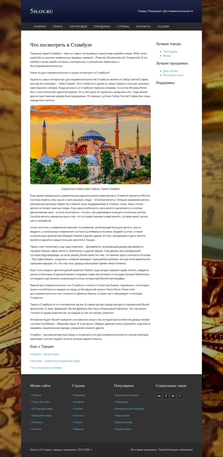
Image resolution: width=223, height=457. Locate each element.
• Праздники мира (40, 415)
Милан (167, 55)
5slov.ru (41, 10)
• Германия (78, 395)
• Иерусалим (121, 415)
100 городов (78, 26)
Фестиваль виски (173, 75)
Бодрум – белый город (45, 354)
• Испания (78, 401)
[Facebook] (166, 396)
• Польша (77, 415)
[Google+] (180, 396)
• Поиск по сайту (40, 401)
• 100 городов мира (41, 408)
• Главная (35, 395)
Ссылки (163, 26)
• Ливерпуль (121, 401)
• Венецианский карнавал (129, 408)
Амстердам (170, 51)
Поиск (57, 26)
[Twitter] (173, 396)
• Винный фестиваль (126, 395)
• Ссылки (35, 428)
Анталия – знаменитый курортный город (56, 360)
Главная (40, 26)
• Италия (77, 408)
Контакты (143, 26)
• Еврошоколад (123, 422)
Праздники (102, 26)
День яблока (170, 70)
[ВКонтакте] (159, 396)
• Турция (77, 422)
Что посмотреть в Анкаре (47, 367)
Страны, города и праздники (59, 449)
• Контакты (36, 422)
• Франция (78, 428)
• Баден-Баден (122, 428)
